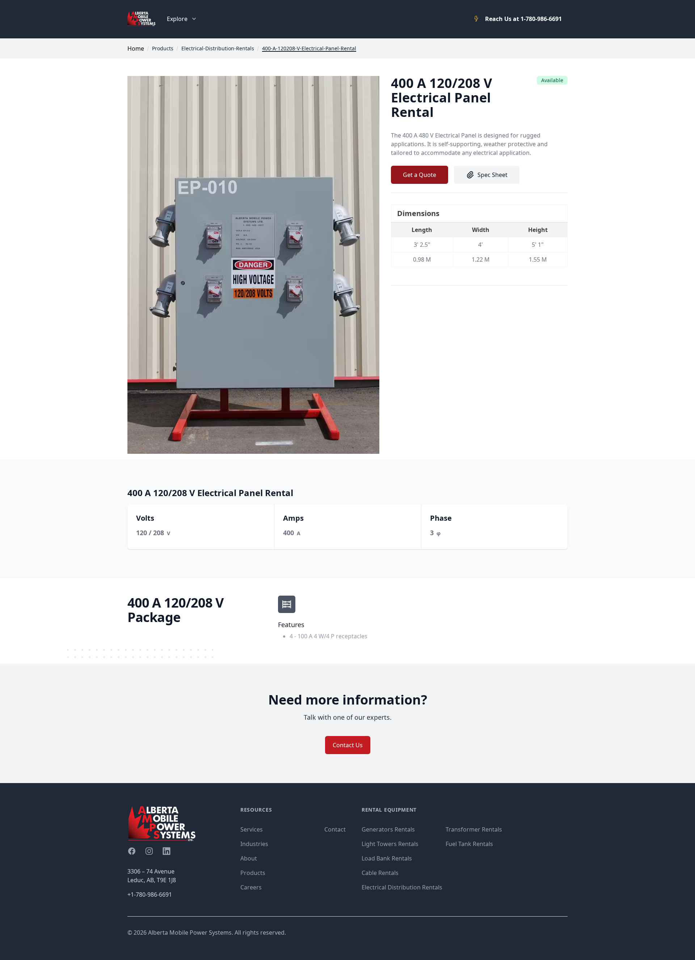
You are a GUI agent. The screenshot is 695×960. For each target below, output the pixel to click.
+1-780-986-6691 (149, 894)
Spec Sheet (492, 175)
